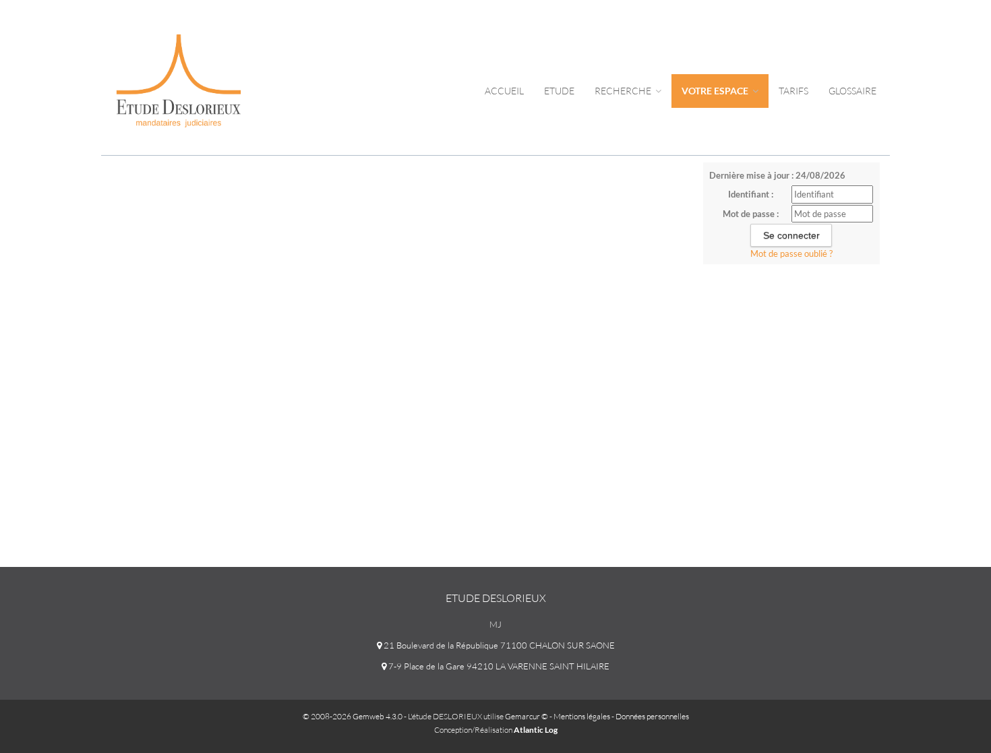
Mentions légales (581, 716)
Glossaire (852, 90)
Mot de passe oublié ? (791, 253)
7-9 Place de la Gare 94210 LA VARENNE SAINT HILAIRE (497, 666)
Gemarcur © (526, 716)
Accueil (504, 90)
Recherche (624, 90)
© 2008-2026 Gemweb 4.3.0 (352, 716)
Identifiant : (750, 194)
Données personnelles (652, 716)
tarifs (793, 90)
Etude (559, 90)
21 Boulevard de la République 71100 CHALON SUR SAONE (498, 645)
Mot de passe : (751, 213)
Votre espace (716, 90)
